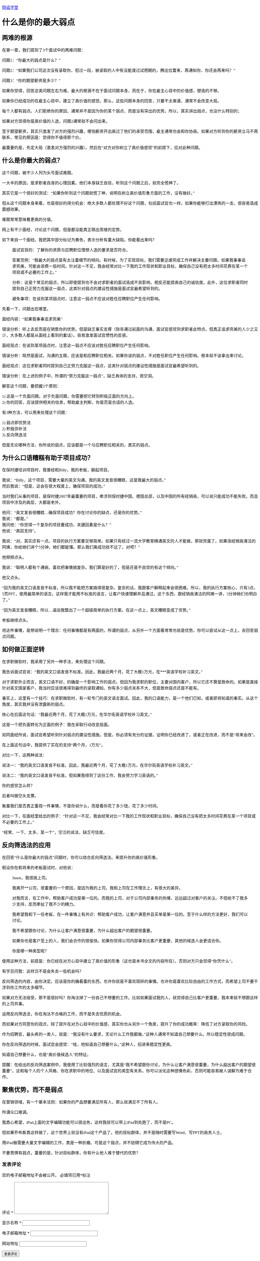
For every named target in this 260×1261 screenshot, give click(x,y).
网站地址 (10, 1243)
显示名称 (11, 1223)
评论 (7, 1212)
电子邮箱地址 (15, 1233)
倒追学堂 (10, 7)
